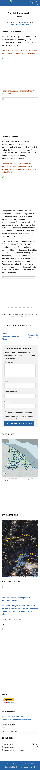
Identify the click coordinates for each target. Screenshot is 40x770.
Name (7, 381)
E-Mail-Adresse (10, 391)
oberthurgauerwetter (20, 24)
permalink (27, 317)
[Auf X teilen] (18, 307)
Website (7, 402)
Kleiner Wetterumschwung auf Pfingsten (10, 336)
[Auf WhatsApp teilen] (10, 307)
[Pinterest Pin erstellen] (26, 307)
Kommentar (9, 362)
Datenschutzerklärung (25, 764)
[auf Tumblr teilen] (30, 307)
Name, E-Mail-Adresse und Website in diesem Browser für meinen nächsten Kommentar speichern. (19, 415)
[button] (36, 3)
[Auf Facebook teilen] (14, 307)
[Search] (31, 3)
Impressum (9, 764)
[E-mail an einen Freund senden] (22, 307)
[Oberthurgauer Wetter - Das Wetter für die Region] (15, 3)
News (20, 10)
